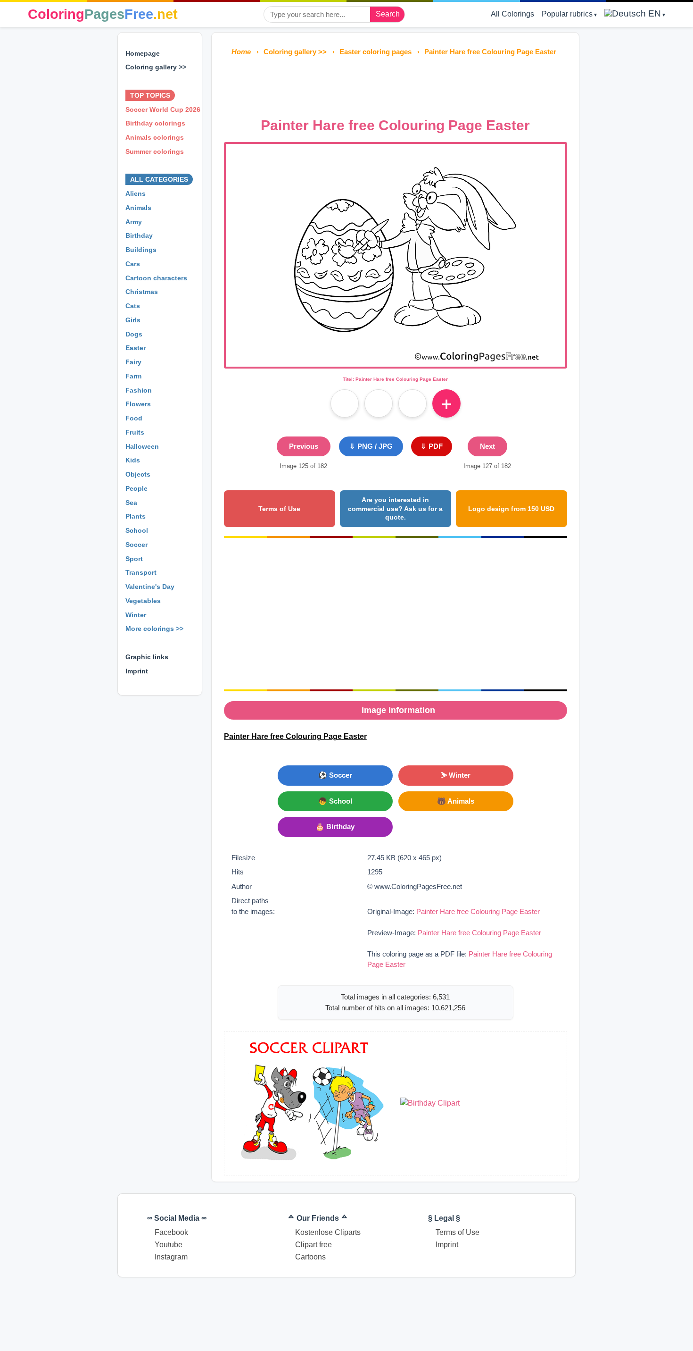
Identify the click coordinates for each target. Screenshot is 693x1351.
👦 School (335, 801)
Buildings (141, 249)
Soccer (136, 544)
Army (133, 222)
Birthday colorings (155, 123)
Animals (138, 207)
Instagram (171, 1257)
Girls (132, 320)
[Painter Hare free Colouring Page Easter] (395, 361)
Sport (134, 558)
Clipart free (313, 1245)
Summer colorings (154, 151)
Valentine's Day (149, 586)
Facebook (171, 1232)
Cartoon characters (156, 278)
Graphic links (146, 657)
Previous (303, 446)
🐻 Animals (455, 801)
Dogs (133, 334)
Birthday (139, 235)
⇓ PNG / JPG (371, 446)
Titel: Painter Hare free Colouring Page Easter (395, 379)
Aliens (135, 193)
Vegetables (143, 600)
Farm (133, 376)
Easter (135, 348)
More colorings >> (154, 628)
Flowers (138, 404)
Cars (132, 264)
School (136, 530)
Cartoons (310, 1257)
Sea (131, 502)
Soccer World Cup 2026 (162, 109)
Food (133, 418)
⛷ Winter (455, 775)
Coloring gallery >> (155, 67)
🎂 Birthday (335, 826)
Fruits (134, 432)
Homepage (142, 53)
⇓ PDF (432, 446)
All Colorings (512, 14)
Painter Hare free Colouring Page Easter (478, 911)
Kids (132, 460)
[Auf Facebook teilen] (344, 403)
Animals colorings (154, 137)
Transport (141, 572)
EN (653, 13)
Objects (137, 474)
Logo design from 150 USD (511, 508)
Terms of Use (279, 508)
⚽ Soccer (335, 775)
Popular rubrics (567, 14)
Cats (132, 306)
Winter (135, 615)
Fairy (133, 362)
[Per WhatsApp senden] (412, 403)
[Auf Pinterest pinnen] (378, 403)
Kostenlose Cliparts (328, 1232)
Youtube (168, 1245)
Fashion (138, 390)
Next (487, 446)
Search (388, 14)
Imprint (136, 671)
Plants (135, 516)
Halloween (142, 446)
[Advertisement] (395, 84)
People (136, 488)
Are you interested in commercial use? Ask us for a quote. (395, 508)
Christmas (141, 291)
